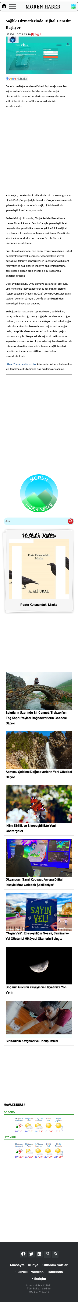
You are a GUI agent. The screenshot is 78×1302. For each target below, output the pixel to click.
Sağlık (38, 34)
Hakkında (55, 1272)
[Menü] (12, 6)
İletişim (40, 1279)
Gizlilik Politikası (31, 1272)
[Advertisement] (39, 150)
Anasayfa (17, 1265)
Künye (33, 1265)
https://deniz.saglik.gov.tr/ (21, 364)
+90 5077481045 (39, 1291)
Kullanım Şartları (55, 1265)
